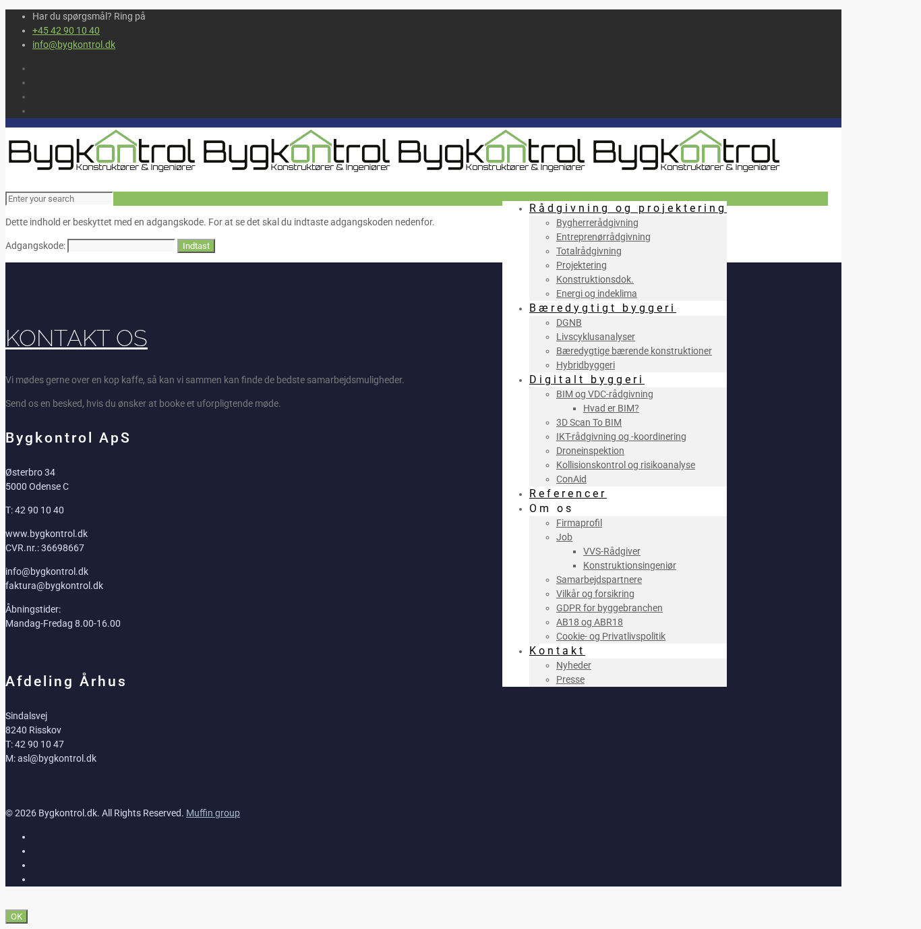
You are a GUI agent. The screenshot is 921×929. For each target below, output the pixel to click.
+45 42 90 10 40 (66, 30)
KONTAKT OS (76, 338)
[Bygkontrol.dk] (395, 171)
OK (16, 916)
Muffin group (213, 813)
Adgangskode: (36, 245)
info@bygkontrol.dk (73, 44)
